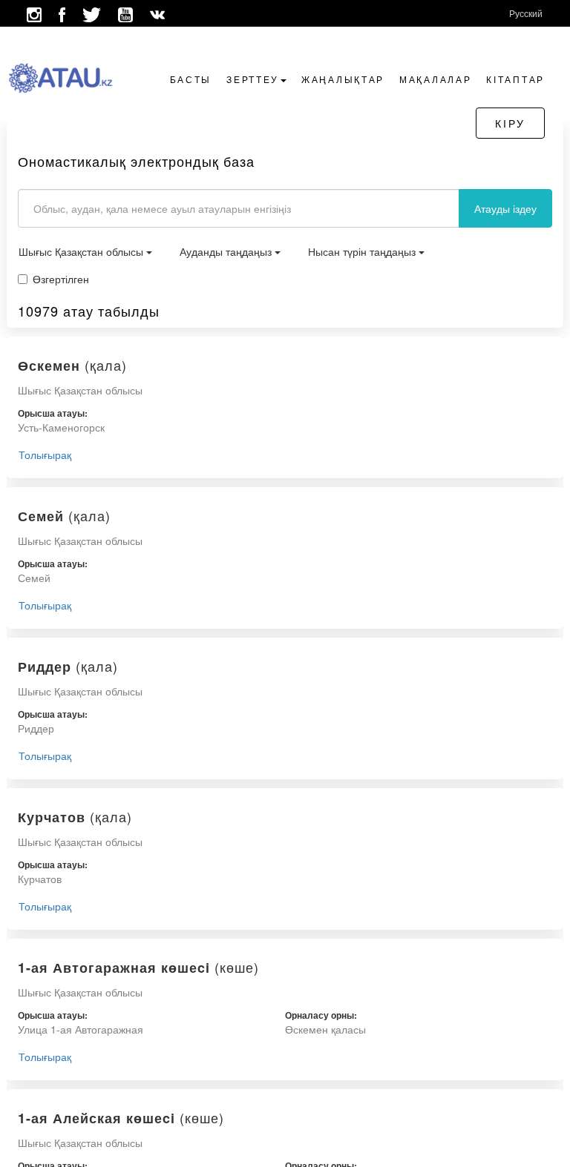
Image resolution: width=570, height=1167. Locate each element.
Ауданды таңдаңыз (227, 251)
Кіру (510, 123)
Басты (191, 79)
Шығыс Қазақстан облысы (82, 251)
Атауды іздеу (505, 208)
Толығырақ (45, 454)
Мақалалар (435, 79)
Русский (526, 13)
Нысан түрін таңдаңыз (363, 251)
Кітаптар (515, 79)
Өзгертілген (61, 278)
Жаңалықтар (342, 79)
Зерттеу (252, 79)
